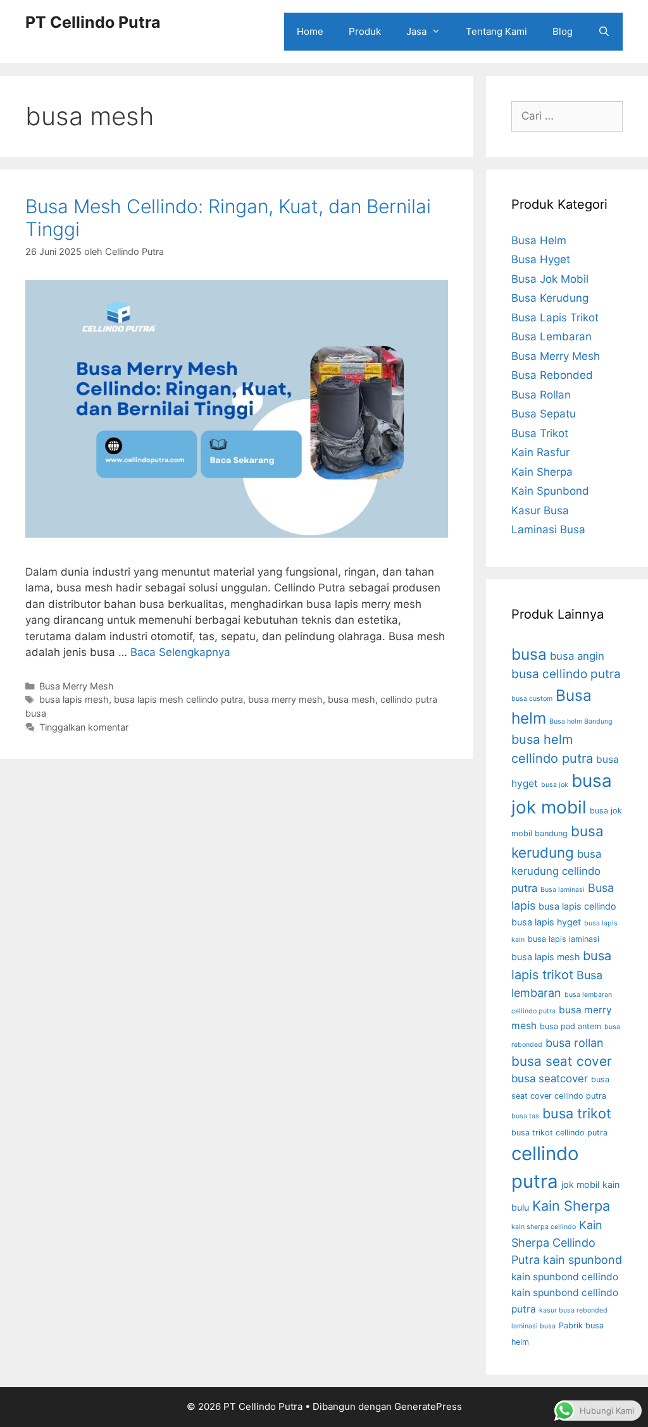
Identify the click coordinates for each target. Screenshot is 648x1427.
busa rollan (574, 1042)
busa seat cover (561, 1061)
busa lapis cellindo (577, 906)
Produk (365, 31)
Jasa (416, 31)
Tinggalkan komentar (83, 727)
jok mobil (580, 1184)
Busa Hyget (540, 259)
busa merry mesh (285, 699)
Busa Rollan (541, 394)
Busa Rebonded (552, 375)
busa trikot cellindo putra (559, 1132)
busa (529, 654)
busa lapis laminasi (563, 939)
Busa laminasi (562, 890)
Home (310, 31)
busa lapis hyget (546, 922)
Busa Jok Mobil (550, 279)
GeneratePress (428, 1406)
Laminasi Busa (548, 529)
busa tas (525, 1116)
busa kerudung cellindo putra (556, 871)
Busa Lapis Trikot (555, 317)
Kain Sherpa (542, 472)
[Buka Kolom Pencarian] (604, 32)
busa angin (577, 656)
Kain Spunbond (550, 491)
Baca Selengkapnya (180, 652)
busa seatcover (549, 1078)
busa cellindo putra (566, 674)
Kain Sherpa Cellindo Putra (556, 1242)
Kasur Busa (540, 510)
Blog (562, 31)
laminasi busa (533, 1326)
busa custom (531, 699)
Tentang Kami (496, 31)
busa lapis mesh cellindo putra (178, 699)
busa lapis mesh (74, 699)
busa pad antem (570, 1026)
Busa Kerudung (550, 298)
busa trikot (576, 1113)
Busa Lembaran (551, 336)
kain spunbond (582, 1259)
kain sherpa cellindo (543, 1227)
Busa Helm (538, 240)
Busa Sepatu (543, 413)
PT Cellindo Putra (93, 22)
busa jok (554, 785)
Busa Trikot (539, 433)
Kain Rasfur (540, 452)
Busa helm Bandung (581, 721)
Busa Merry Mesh (76, 686)
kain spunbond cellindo (564, 1277)
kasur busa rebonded (573, 1310)
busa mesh (351, 699)
